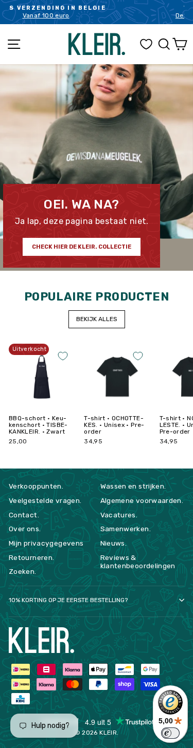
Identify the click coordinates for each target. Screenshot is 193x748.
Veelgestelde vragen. (45, 500)
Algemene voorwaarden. (142, 500)
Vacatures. (119, 515)
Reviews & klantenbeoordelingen (138, 561)
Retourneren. (31, 557)
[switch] (170, 733)
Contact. (24, 515)
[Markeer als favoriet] (62, 356)
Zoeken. (23, 571)
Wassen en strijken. (133, 486)
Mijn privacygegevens (46, 543)
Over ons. (25, 529)
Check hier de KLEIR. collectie (81, 247)
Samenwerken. (125, 529)
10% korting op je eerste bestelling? (68, 600)
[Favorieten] (146, 44)
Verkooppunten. (36, 486)
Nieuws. (113, 543)
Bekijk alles (96, 319)
